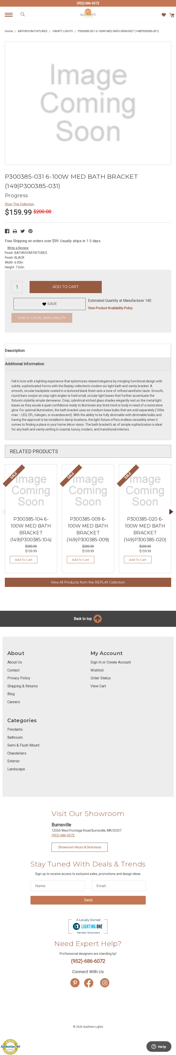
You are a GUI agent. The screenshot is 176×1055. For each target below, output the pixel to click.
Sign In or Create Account (111, 662)
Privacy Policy (18, 678)
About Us (14, 662)
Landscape (16, 769)
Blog (11, 694)
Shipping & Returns (22, 686)
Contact (13, 670)
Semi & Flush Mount (23, 745)
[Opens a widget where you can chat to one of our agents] (158, 1047)
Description (15, 350)
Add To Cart (23, 559)
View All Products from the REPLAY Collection (88, 582)
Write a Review (18, 248)
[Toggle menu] (11, 14)
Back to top (83, 618)
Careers (13, 702)
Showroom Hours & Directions (79, 847)
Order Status (101, 678)
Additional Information (24, 363)
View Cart (98, 686)
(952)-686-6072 (63, 835)
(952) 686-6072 (88, 3)
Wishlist (97, 670)
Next (171, 512)
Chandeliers (16, 753)
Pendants (15, 729)
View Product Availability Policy (110, 308)
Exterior (13, 761)
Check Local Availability (42, 318)
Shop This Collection (19, 204)
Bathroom (15, 737)
